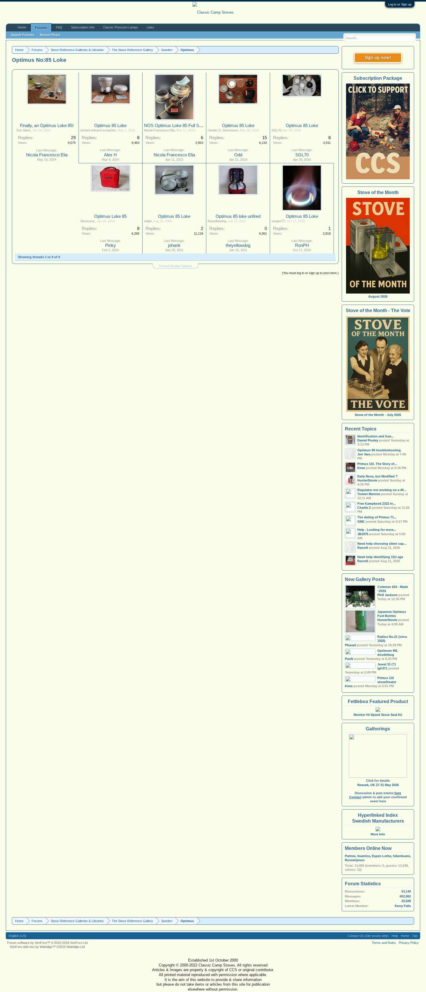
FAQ (59, 27)
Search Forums (22, 35)
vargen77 (278, 221)
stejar (148, 221)
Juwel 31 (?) (386, 664)
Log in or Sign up (400, 4)
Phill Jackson (387, 595)
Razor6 (362, 547)
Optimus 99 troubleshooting (379, 450)
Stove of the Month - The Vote (378, 310)
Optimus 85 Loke (110, 125)
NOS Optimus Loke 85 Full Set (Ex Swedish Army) (192, 125)
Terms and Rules (384, 942)
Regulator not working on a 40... (381, 490)
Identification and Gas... (375, 436)
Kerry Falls (403, 906)
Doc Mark (23, 130)
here (397, 793)
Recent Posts (50, 35)
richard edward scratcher (98, 130)
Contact (355, 797)
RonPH (302, 245)
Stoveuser (87, 221)
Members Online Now (368, 848)
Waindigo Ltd (76, 946)
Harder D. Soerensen (223, 130)
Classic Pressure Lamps (120, 27)
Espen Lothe (381, 856)
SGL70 (276, 130)
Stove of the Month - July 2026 (378, 415)
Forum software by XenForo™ (47, 942)
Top (414, 935)
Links (150, 27)
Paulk (349, 658)
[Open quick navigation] (335, 50)
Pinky (110, 245)
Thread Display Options (175, 266)
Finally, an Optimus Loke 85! (47, 125)
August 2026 (377, 296)
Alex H (110, 155)
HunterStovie (387, 620)
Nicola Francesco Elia (47, 155)
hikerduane (401, 856)
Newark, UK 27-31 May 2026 (378, 785)
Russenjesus (355, 860)
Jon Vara (363, 454)
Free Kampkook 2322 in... (376, 503)
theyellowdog (217, 221)
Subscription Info (82, 27)
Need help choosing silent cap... (381, 543)
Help (395, 935)
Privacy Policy (409, 942)
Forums (41, 27)
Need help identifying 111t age (380, 557)
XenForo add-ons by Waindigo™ (33, 946)
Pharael (350, 645)
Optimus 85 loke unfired (238, 216)
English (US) (17, 935)
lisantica (363, 856)
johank (174, 245)
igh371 (382, 668)
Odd (238, 155)
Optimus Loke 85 (110, 216)
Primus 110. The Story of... (377, 464)
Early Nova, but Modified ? (377, 476)
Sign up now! (378, 57)
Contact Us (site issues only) (368, 935)
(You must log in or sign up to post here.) (310, 273)
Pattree (350, 856)
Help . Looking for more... (376, 529)
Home (22, 27)
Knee (349, 686)
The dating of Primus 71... (376, 517)
